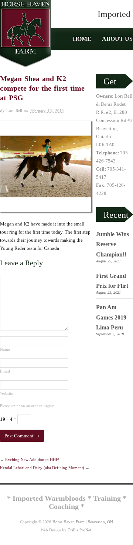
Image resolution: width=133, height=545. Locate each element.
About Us (117, 39)
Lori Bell (14, 110)
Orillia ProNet (79, 530)
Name (5, 349)
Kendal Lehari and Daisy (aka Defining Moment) (42, 467)
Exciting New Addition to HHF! (32, 459)
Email (5, 371)
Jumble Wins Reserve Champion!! (112, 244)
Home (82, 39)
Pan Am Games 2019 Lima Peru (111, 317)
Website (6, 393)
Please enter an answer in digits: (27, 405)
